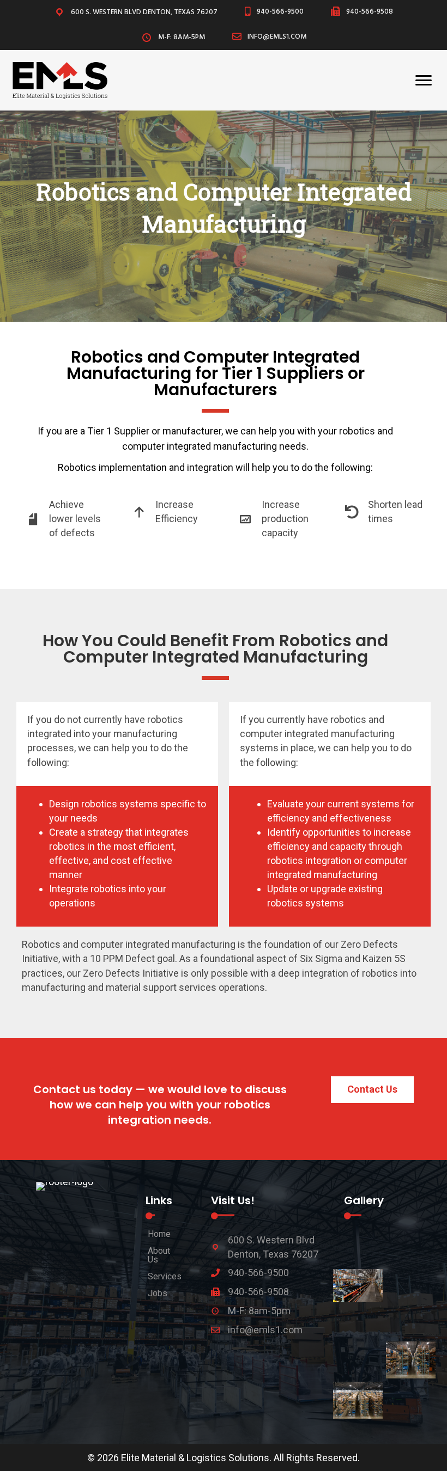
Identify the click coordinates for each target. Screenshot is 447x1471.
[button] (372, 1089)
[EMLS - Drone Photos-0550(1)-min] (358, 1400)
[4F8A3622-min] (358, 1285)
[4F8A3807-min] (358, 1322)
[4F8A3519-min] (358, 1249)
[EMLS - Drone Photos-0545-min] (411, 1359)
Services (165, 1276)
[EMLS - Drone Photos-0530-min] (358, 1356)
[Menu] (423, 80)
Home (159, 1234)
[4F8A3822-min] (411, 1322)
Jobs (157, 1293)
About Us (159, 1255)
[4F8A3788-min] (411, 1285)
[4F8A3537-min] (411, 1249)
